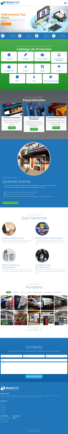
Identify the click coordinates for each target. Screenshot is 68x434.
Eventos (25, 71)
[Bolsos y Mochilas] (42, 54)
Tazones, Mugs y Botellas (50, 81)
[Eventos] (25, 66)
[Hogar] (42, 66)
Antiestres (9, 59)
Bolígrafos (26, 59)
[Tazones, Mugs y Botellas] (50, 77)
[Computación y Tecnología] (59, 54)
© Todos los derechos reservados (34, 431)
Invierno (59, 71)
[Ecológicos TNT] (9, 66)
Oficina (17, 81)
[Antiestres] (9, 54)
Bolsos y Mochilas (42, 59)
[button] (65, 3)
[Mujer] (34, 77)
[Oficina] (17, 77)
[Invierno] (59, 66)
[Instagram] (16, 418)
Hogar (42, 71)
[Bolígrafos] (25, 54)
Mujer (34, 81)
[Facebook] (14, 418)
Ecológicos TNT (9, 71)
